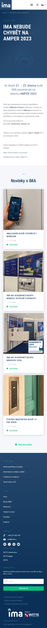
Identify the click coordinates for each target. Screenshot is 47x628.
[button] (32, 5)
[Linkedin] (13, 544)
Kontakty (6, 517)
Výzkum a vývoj (8, 512)
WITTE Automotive (10, 552)
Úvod (5, 497)
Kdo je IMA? (7, 502)
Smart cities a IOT (9, 482)
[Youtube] (18, 544)
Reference (7, 507)
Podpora (6, 522)
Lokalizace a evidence (11, 477)
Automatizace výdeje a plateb (13, 472)
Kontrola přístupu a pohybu (13, 467)
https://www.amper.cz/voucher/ (15, 153)
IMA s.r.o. (4, 13)
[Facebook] (4, 544)
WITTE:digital (7, 556)
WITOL (5, 560)
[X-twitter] (9, 544)
